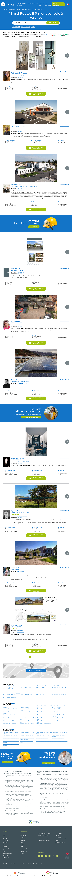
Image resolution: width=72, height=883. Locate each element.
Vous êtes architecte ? (56, 4)
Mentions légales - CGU (61, 839)
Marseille (5, 839)
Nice (4, 844)
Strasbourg (6, 848)
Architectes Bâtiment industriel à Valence (27, 721)
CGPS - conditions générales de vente (59, 841)
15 (39, 657)
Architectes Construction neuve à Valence (10, 733)
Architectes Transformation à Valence (11, 738)
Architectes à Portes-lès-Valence (43, 696)
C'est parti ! (49, 763)
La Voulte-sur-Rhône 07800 (23, 461)
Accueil (5, 9)
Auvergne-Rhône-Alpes (14, 9)
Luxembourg (24, 848)
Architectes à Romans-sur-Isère (59, 696)
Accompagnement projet (44, 840)
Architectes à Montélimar (8, 696)
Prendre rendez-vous (31, 417)
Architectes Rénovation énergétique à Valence (44, 733)
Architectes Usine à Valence (58, 720)
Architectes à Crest (40, 694)
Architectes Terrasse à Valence (42, 735)
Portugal (23, 850)
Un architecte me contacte (21, 4)
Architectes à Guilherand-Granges (27, 685)
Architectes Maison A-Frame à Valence (28, 711)
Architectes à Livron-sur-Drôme (59, 694)
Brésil (22, 839)
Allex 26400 (19, 324)
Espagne (23, 840)
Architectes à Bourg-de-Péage (9, 694)
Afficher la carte (37, 670)
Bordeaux (5, 842)
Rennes (5, 850)
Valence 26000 (20, 75)
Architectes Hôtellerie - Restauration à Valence (28, 718)
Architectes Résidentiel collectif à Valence (59, 715)
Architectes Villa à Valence (57, 708)
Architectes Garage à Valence (26, 714)
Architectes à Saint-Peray (57, 685)
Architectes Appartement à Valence (43, 714)
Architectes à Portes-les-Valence (26, 687)
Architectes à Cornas (40, 687)
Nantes (5, 846)
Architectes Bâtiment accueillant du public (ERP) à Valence (43, 724)
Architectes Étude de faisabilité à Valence (26, 741)
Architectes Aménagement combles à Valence (11, 744)
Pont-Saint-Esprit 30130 (22, 516)
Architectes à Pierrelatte (25, 696)
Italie (22, 846)
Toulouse (5, 840)
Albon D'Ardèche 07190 (22, 383)
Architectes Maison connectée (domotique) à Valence (58, 706)
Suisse (22, 853)
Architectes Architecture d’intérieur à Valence (11, 741)
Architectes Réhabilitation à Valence (60, 741)
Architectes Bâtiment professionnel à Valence (44, 718)
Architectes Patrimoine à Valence (27, 723)
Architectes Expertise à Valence (26, 735)
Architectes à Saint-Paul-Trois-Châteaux (9, 698)
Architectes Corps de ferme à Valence (44, 711)
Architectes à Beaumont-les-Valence (60, 687)
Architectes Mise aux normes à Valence (58, 736)
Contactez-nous (42, 4)
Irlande (22, 844)
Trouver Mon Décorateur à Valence (46, 875)
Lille (4, 851)
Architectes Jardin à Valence (58, 738)
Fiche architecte (64, 72)
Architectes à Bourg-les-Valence (10, 685)
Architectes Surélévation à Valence (59, 732)
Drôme (29, 9)
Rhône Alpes (24, 9)
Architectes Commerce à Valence (10, 717)
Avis (36, 3)
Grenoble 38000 (20, 630)
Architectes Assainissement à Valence (44, 741)
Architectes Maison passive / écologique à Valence (26, 706)
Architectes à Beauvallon (8, 688)
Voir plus (33, 26)
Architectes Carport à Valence (58, 711)
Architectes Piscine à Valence (42, 738)
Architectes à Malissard (41, 685)
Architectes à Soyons (7, 687)
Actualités (57, 835)
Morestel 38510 (20, 571)
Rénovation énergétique (44, 839)
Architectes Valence (37, 9)
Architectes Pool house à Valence (10, 714)
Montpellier (6, 857)
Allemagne (23, 835)
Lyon (4, 837)
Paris (4, 835)
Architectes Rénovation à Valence (27, 732)
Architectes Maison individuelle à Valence (10, 706)
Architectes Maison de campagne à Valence (27, 709)
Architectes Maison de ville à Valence (11, 708)
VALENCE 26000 (20, 272)
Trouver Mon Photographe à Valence (12, 875)
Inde (22, 842)
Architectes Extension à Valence (10, 735)
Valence (13, 703)
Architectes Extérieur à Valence (9, 723)
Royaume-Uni (24, 851)
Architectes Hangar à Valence (9, 720)
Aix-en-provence (7, 853)
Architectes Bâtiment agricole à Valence (42, 721)
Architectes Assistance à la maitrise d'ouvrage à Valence (27, 738)
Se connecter (48, 4)
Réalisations (31, 3)
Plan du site (58, 837)
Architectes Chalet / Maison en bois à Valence (44, 706)
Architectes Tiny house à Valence (43, 708)
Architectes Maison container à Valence (9, 712)
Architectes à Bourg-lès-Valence (26, 694)
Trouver (34, 226)
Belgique (23, 837)
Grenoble (5, 855)
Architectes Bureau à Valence (58, 717)
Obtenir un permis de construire (43, 836)
